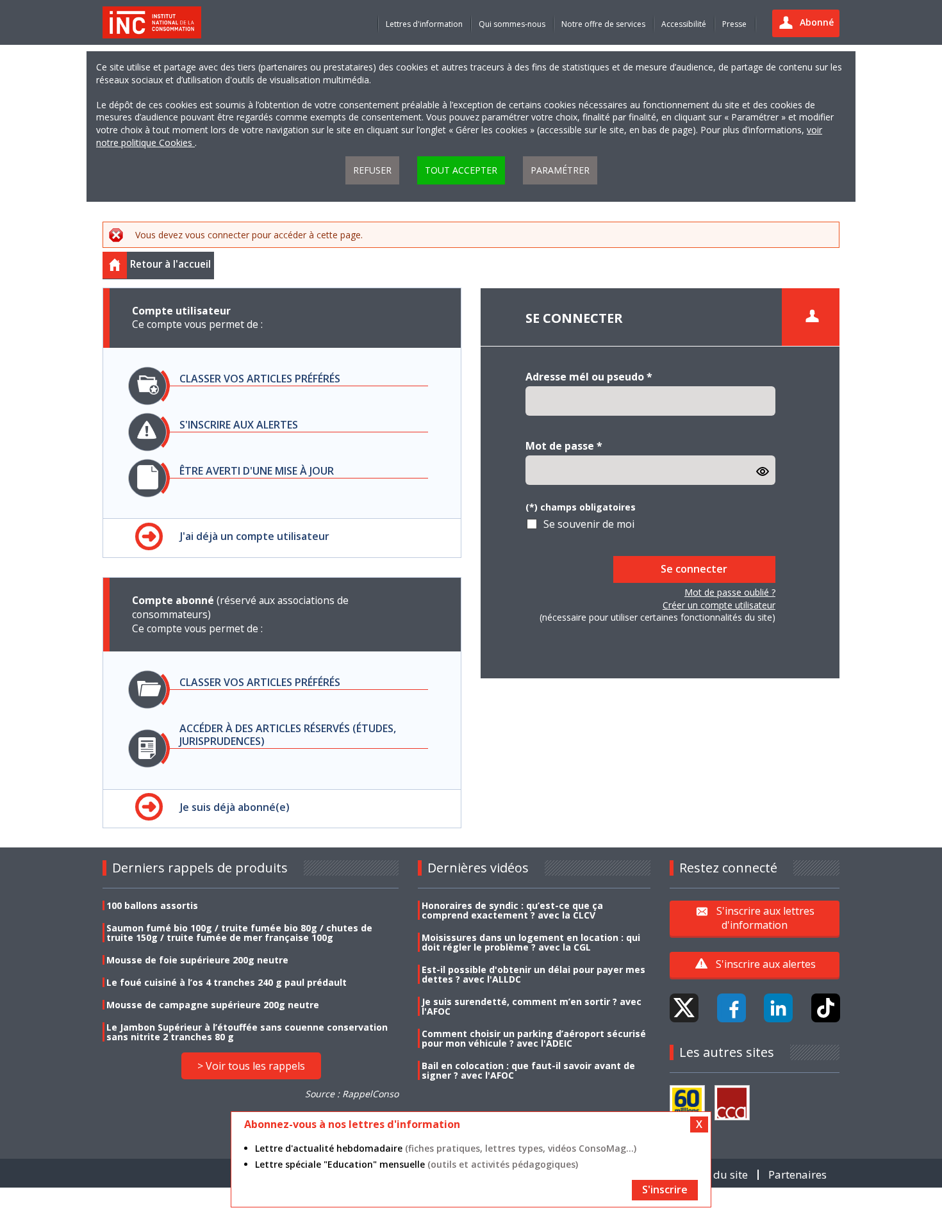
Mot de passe (563, 446)
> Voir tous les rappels (251, 1066)
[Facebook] (731, 1007)
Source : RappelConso (352, 1094)
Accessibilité (683, 24)
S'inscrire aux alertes (766, 964)
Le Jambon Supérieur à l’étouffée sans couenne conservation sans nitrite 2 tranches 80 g (247, 1032)
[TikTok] (825, 1007)
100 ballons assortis (152, 905)
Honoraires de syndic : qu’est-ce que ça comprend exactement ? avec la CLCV (512, 910)
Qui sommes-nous (512, 24)
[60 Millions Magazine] (687, 1102)
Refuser (372, 170)
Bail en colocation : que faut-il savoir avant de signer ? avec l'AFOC (528, 1070)
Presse (734, 24)
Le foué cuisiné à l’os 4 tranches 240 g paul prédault (226, 982)
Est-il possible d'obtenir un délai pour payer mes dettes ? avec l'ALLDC (533, 974)
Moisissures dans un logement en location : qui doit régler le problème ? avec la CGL (531, 942)
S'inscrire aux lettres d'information (765, 918)
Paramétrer (560, 170)
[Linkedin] (778, 1007)
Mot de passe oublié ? (729, 592)
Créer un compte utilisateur (719, 605)
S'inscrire (665, 1189)
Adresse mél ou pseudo (588, 377)
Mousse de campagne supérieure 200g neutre (212, 1005)
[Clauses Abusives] (732, 1102)
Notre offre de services (603, 24)
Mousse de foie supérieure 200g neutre (197, 960)
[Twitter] (684, 1007)
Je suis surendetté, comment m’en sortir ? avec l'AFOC (531, 1006)
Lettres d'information (424, 24)
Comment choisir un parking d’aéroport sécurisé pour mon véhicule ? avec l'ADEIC (534, 1038)
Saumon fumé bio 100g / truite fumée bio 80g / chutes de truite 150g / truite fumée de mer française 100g (239, 933)
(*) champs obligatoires (580, 507)
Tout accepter (461, 170)
